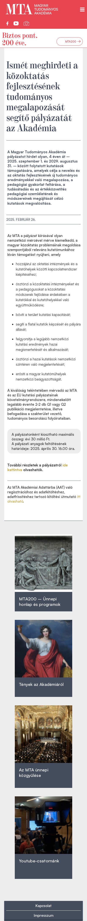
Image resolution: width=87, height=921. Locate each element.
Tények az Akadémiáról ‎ (41, 684)
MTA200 (73, 41)
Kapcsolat (43, 905)
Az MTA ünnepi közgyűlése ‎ (33, 772)
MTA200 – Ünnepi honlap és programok (40, 601)
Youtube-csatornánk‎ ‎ (39, 860)
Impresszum (43, 915)
